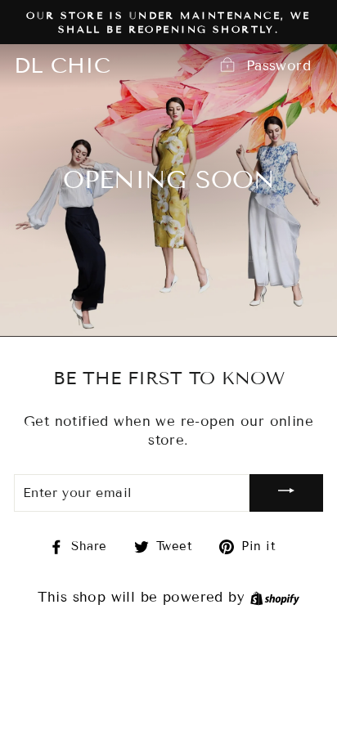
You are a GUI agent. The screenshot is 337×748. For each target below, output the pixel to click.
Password (278, 65)
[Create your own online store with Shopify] (274, 597)
